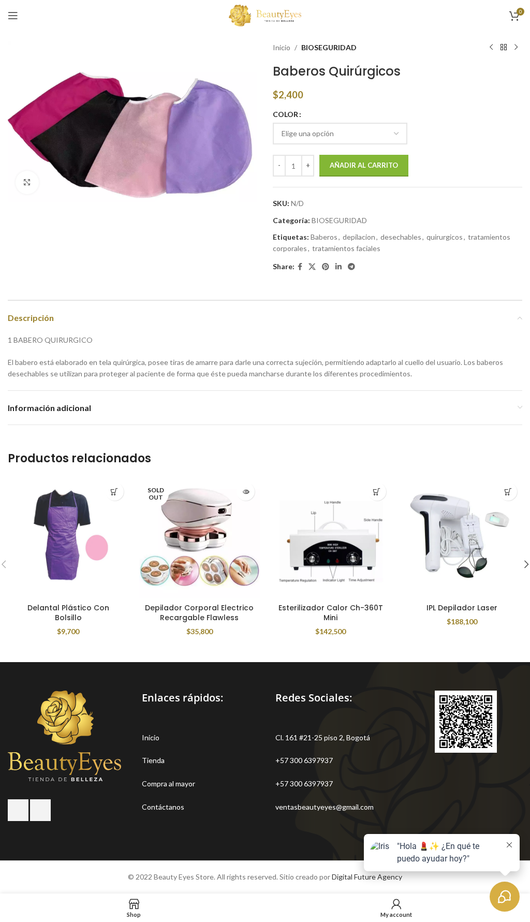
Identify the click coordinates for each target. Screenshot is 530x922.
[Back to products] (503, 47)
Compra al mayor (168, 783)
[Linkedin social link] (338, 267)
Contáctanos (163, 806)
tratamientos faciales (346, 248)
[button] (377, 491)
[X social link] (312, 267)
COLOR (285, 114)
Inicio (281, 47)
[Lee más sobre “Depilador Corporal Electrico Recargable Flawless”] (246, 491)
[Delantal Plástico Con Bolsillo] (68, 537)
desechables (400, 236)
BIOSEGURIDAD (329, 47)
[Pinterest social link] (325, 267)
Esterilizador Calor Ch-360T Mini (330, 613)
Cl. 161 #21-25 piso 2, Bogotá (322, 737)
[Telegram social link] (351, 267)
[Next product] (516, 47)
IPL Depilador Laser (461, 608)
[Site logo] (265, 14)
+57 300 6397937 (304, 760)
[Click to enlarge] (27, 182)
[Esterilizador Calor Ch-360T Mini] (330, 537)
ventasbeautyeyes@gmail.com (324, 806)
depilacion (359, 236)
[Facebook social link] (300, 267)
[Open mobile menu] (13, 15)
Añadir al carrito (364, 165)
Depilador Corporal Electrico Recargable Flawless (199, 613)
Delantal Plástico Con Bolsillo (68, 613)
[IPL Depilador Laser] (462, 537)
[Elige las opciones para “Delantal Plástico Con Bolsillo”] (115, 491)
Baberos (324, 236)
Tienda (153, 760)
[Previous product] (491, 47)
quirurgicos (444, 236)
